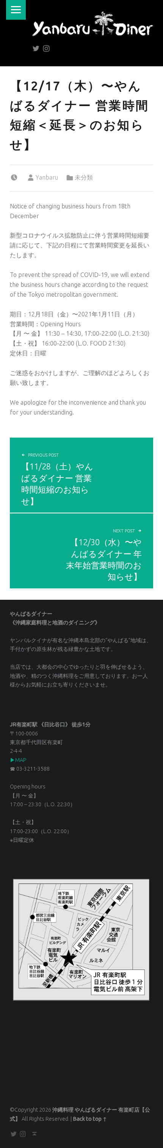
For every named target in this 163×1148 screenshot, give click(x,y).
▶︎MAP (18, 760)
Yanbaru (47, 177)
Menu (16, 10)
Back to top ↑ (90, 1119)
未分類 (84, 177)
